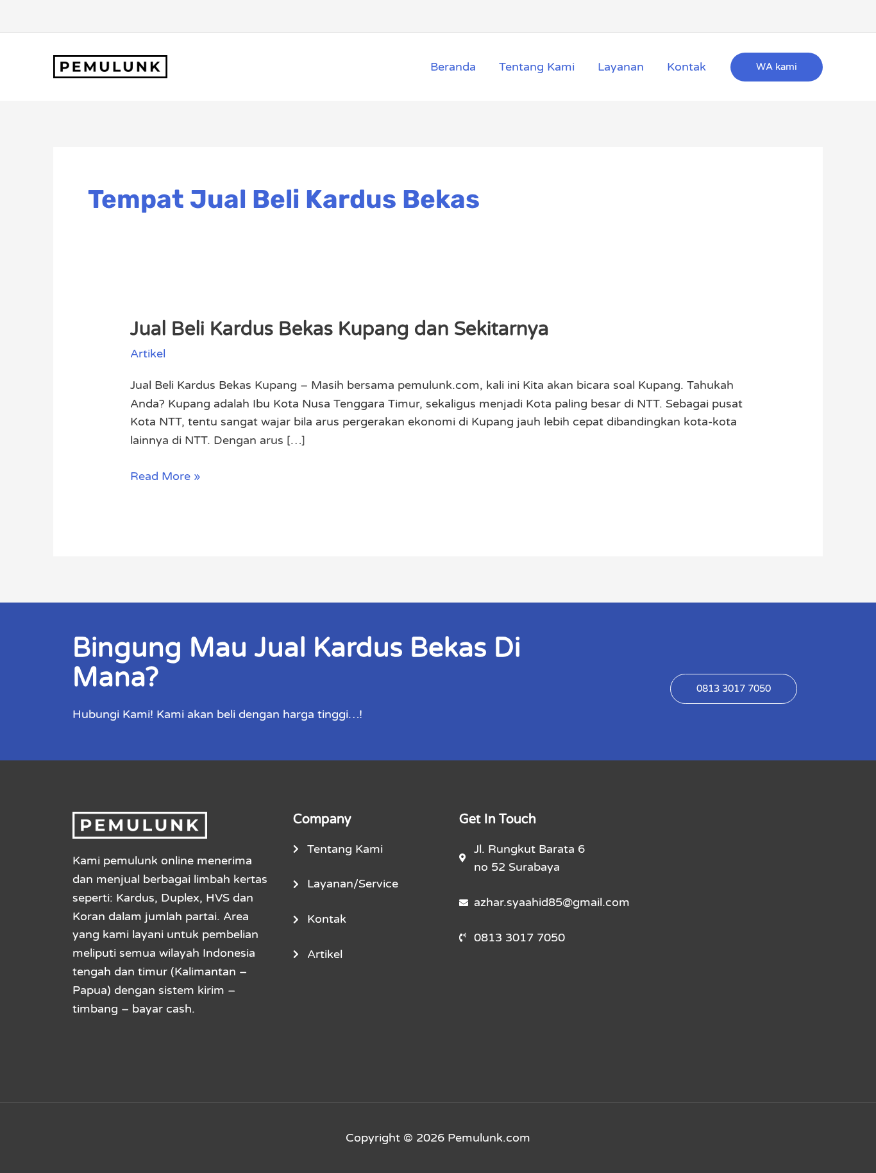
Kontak (686, 67)
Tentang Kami (537, 67)
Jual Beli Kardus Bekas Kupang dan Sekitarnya (339, 329)
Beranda (453, 67)
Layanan (621, 67)
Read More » (165, 475)
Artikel (147, 354)
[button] (776, 67)
